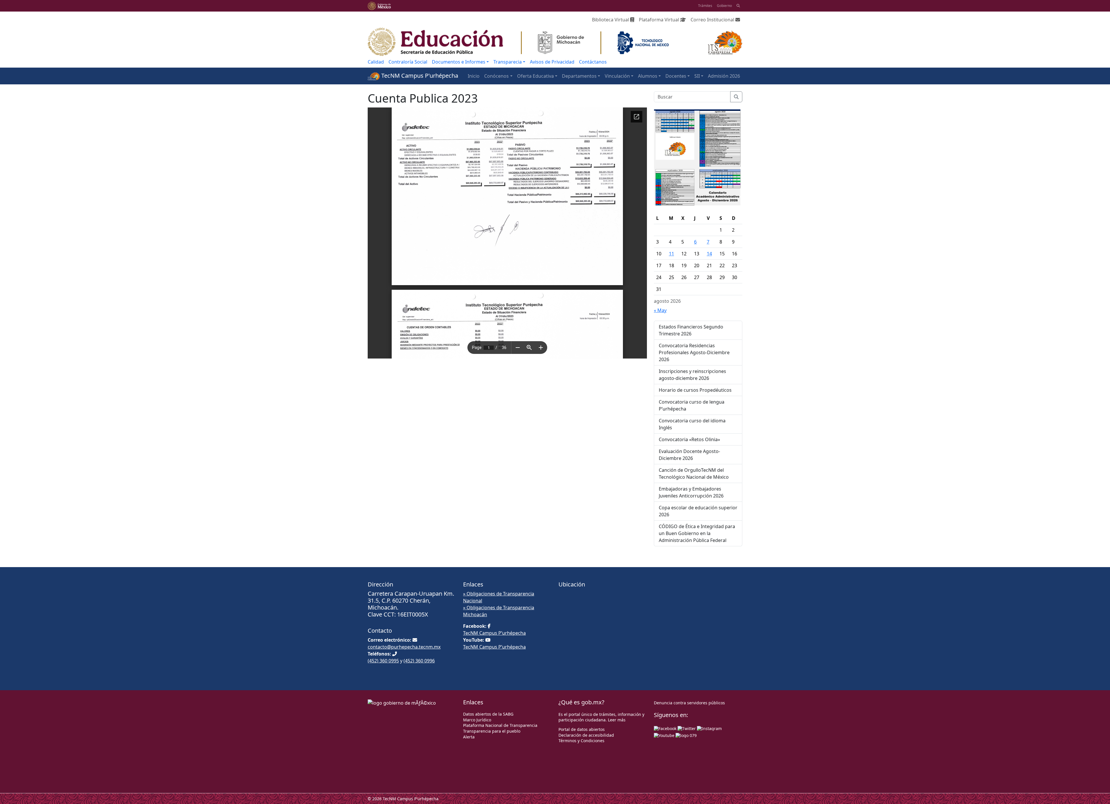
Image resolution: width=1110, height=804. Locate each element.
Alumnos (647, 76)
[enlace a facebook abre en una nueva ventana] (665, 728)
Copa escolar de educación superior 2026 (698, 511)
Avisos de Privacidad (552, 62)
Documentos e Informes (458, 62)
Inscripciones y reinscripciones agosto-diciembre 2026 (692, 374)
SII (697, 76)
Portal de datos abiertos (581, 729)
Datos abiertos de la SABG (488, 714)
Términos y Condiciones (581, 740)
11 (671, 253)
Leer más (617, 720)
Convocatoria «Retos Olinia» (689, 439)
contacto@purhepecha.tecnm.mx (404, 647)
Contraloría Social (407, 62)
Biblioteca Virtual (611, 19)
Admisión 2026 (724, 76)
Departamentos (579, 76)
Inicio (474, 76)
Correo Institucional (713, 19)
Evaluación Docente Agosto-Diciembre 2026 (689, 454)
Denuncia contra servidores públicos (689, 702)
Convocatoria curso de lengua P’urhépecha (691, 405)
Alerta (469, 737)
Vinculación (617, 76)
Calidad (376, 62)
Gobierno (724, 5)
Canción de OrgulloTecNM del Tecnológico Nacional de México (694, 473)
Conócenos (496, 76)
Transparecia (507, 62)
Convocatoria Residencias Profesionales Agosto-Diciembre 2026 (694, 352)
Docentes (675, 76)
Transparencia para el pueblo (491, 731)
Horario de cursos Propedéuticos (695, 390)
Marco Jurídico (477, 720)
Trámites (705, 5)
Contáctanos (593, 62)
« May (660, 310)
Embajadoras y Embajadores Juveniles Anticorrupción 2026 (691, 492)
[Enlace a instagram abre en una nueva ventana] (709, 728)
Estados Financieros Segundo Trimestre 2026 (691, 330)
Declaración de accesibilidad (586, 735)
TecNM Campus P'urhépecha (419, 75)
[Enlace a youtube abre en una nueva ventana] (664, 735)
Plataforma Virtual (659, 19)
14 (709, 253)
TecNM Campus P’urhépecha (494, 633)
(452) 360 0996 (419, 661)
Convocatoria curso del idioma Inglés (692, 424)
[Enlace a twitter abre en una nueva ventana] (687, 728)
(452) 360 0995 (383, 661)
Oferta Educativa (535, 76)
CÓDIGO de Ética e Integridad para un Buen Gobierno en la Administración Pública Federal (697, 533)
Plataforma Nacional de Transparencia (500, 725)
